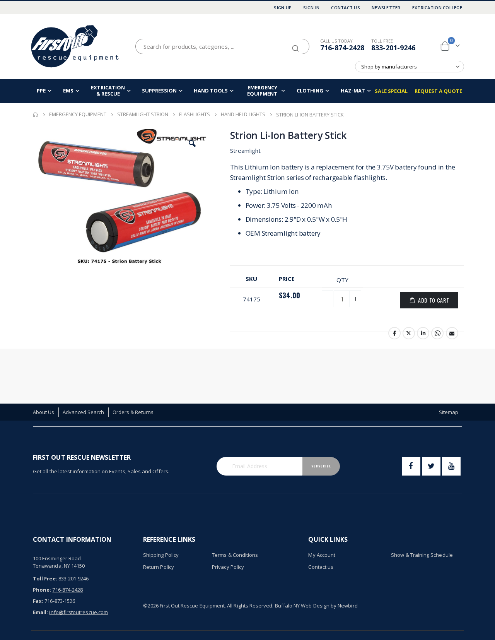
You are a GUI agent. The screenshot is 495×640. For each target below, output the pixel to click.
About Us (44, 412)
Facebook (394, 333)
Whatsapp (437, 333)
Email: (40, 612)
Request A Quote (438, 90)
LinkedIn (423, 333)
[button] (192, 143)
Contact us (320, 566)
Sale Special (391, 90)
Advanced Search (83, 412)
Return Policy (158, 566)
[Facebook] (411, 466)
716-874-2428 (342, 47)
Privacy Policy (228, 566)
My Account (321, 554)
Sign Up (283, 7)
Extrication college (437, 7)
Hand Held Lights (243, 114)
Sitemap (448, 412)
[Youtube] (451, 466)
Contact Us (345, 7)
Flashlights (194, 114)
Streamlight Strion (142, 114)
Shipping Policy (161, 554)
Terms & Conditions (235, 554)
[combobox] (222, 46)
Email (452, 333)
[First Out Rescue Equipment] (75, 46)
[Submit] (295, 45)
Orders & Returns (133, 412)
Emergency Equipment (77, 114)
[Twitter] (431, 466)
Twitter (409, 333)
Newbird (347, 605)
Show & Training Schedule (422, 554)
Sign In (311, 7)
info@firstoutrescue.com (78, 612)
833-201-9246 (393, 47)
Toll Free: (45, 578)
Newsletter (386, 7)
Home (35, 114)
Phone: (42, 589)
